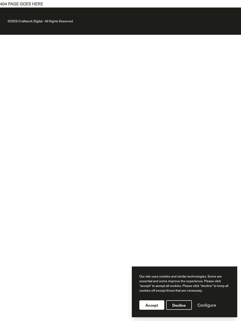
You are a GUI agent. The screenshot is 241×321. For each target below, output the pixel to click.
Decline (179, 305)
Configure (206, 305)
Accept (151, 305)
